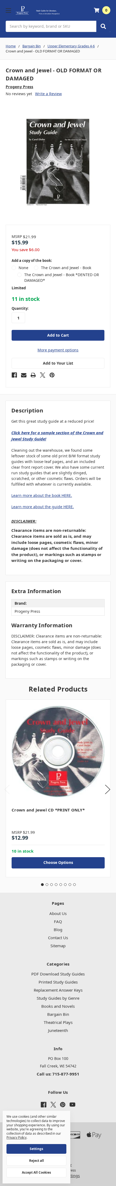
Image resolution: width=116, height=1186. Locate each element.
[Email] (23, 375)
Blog (58, 929)
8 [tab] (74, 884)
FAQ (58, 921)
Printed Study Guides (58, 982)
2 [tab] (47, 884)
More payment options (58, 349)
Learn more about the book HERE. (41, 495)
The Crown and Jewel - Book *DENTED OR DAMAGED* (61, 277)
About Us (58, 913)
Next (107, 789)
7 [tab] (70, 884)
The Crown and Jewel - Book (66, 267)
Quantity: (20, 308)
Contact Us (58, 937)
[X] (42, 375)
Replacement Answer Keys (58, 990)
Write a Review (48, 93)
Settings (36, 1148)
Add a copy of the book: (32, 260)
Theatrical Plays (58, 1022)
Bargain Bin (58, 1014)
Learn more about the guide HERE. (42, 506)
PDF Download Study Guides (58, 974)
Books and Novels (58, 1006)
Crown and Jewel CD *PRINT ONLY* (48, 810)
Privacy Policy (16, 1137)
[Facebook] (14, 375)
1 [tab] (42, 884)
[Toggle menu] (8, 10)
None (23, 267)
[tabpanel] (58, 788)
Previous (7, 789)
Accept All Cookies (36, 1172)
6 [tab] (65, 884)
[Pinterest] (52, 375)
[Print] (33, 375)
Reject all (36, 1160)
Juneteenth (58, 1030)
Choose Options (58, 862)
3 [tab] (51, 884)
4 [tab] (56, 884)
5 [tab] (60, 884)
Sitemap (58, 945)
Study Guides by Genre (58, 998)
